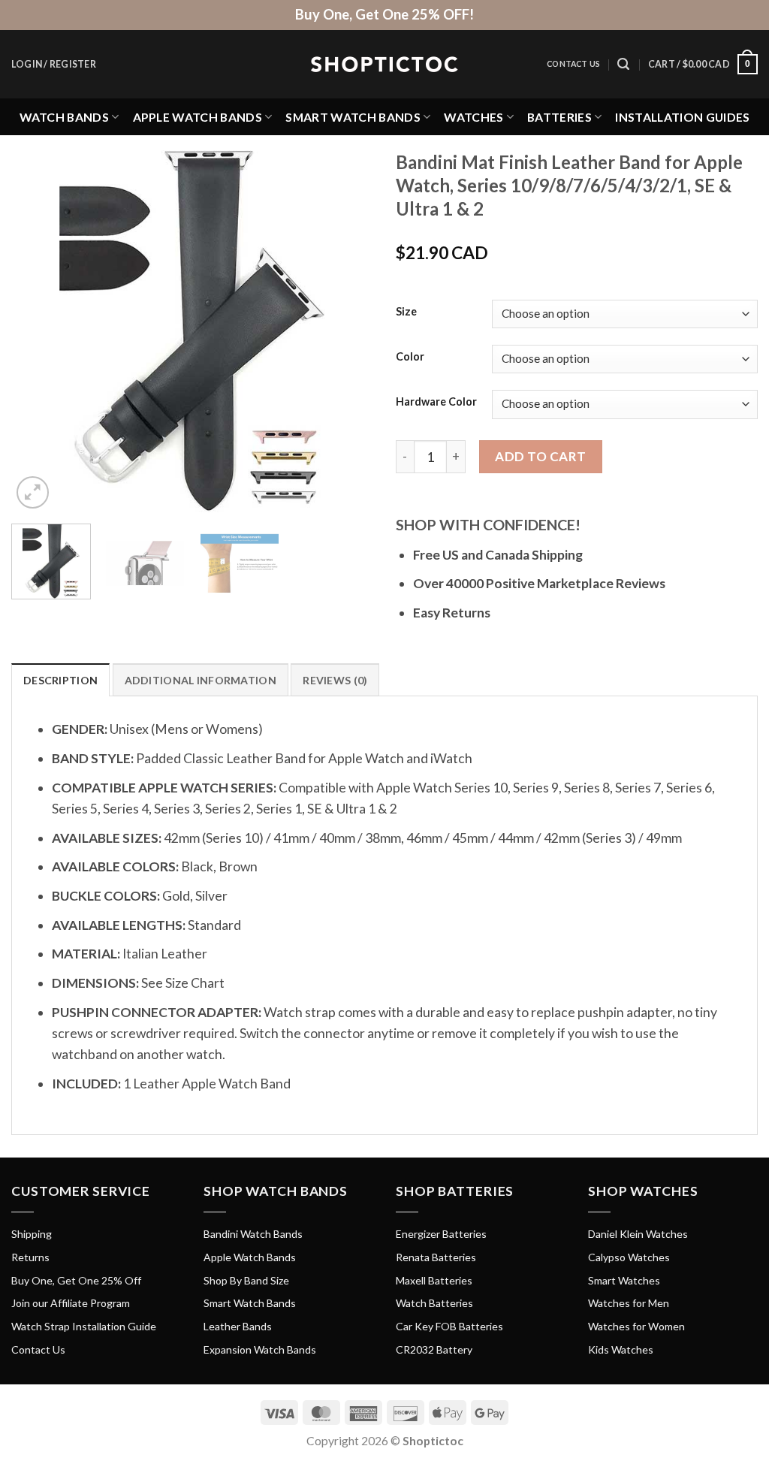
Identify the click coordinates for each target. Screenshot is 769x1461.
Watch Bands (65, 117)
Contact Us (573, 63)
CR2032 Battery (434, 1349)
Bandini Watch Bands (253, 1233)
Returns (30, 1257)
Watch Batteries (434, 1302)
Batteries (559, 117)
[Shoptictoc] (384, 64)
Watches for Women (636, 1326)
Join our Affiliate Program (70, 1302)
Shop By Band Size (246, 1280)
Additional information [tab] (200, 680)
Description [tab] (60, 680)
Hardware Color (436, 402)
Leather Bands (238, 1326)
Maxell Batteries (434, 1280)
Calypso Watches (629, 1257)
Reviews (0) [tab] (335, 680)
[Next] (346, 331)
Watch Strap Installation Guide (83, 1326)
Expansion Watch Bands (260, 1349)
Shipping (31, 1233)
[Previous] (37, 331)
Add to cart (541, 456)
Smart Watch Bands (352, 117)
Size (406, 312)
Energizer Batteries (441, 1233)
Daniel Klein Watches (638, 1233)
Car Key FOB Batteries (449, 1326)
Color (410, 357)
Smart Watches (624, 1280)
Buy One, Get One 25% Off (76, 1280)
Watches (473, 117)
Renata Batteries (436, 1257)
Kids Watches (620, 1349)
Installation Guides (682, 117)
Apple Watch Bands (197, 117)
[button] (53, 65)
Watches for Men (628, 1302)
